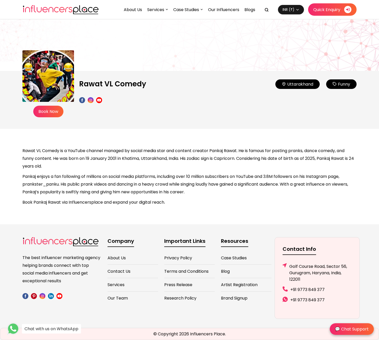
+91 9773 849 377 (307, 290)
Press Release (178, 285)
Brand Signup (234, 298)
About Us (133, 10)
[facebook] (25, 296)
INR (288, 9)
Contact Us (119, 271)
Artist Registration (239, 285)
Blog (225, 271)
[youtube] (59, 296)
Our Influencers (223, 10)
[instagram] (42, 296)
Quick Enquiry (326, 10)
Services (155, 10)
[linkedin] (51, 296)
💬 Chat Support (352, 329)
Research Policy (180, 298)
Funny (344, 84)
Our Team (118, 298)
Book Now (48, 111)
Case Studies (186, 10)
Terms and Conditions (186, 271)
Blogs (249, 10)
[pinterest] (34, 296)
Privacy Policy (178, 258)
